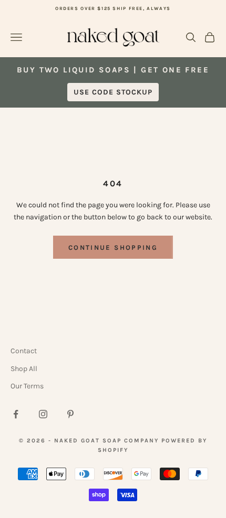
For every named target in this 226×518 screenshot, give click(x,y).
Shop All (24, 368)
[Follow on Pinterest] (70, 414)
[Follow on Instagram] (43, 414)
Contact (24, 350)
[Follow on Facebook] (16, 414)
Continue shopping (113, 247)
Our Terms (27, 386)
